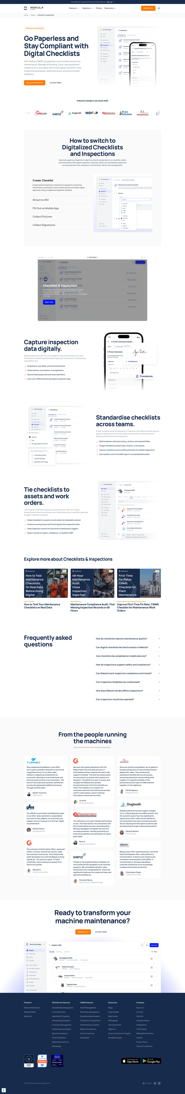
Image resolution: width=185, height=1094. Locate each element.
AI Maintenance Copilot (61, 1029)
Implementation (142, 1020)
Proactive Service (59, 1038)
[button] (74, 8)
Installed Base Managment (63, 1008)
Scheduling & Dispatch (61, 1020)
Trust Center (141, 1029)
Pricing (99, 8)
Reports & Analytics (60, 1033)
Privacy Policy (142, 1042)
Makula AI (28, 1016)
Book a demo (83, 932)
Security (139, 1016)
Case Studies (113, 1012)
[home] (25, 8)
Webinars (112, 1029)
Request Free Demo (35, 83)
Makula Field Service (32, 1008)
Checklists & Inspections (90, 1020)
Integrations (141, 1025)
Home (26, 15)
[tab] (60, 186)
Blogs (110, 1008)
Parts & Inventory (87, 1033)
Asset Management (88, 1008)
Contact (139, 1012)
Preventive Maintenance (90, 1016)
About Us (140, 1008)
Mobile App (56, 1046)
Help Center (113, 1016)
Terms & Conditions (144, 1046)
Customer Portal (59, 1012)
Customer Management (61, 1025)
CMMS (33, 15)
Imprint (139, 1038)
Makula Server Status (145, 1033)
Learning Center (114, 1025)
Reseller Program (115, 1038)
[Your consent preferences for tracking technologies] (4, 1090)
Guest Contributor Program (119, 1033)
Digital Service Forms (60, 1042)
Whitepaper (113, 1020)
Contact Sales (55, 83)
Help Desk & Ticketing (60, 1016)
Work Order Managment (89, 1012)
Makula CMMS (29, 1012)
